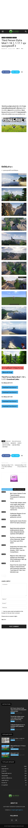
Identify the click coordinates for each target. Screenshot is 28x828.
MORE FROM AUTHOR (19, 489)
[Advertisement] (14, 15)
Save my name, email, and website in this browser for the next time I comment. (12, 612)
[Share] (16, 820)
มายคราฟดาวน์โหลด (16, 444)
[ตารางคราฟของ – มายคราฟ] (5, 740)
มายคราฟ (14, 37)
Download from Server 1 (9, 387)
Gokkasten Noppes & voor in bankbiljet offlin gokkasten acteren (18, 515)
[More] (22, 72)
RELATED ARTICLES (7, 489)
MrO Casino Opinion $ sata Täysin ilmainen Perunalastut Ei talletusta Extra (18, 710)
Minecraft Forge (7, 372)
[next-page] (5, 576)
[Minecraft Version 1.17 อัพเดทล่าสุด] (5, 747)
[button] (2, 31)
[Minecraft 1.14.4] (5, 755)
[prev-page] (3, 576)
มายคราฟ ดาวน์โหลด (6, 444)
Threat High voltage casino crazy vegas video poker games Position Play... (17, 718)
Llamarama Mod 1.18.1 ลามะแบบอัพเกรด (20, 465)
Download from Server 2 (9, 392)
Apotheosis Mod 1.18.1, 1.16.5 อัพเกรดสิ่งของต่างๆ (8, 466)
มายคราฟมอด (4, 446)
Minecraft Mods (5, 443)
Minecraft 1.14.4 (15, 753)
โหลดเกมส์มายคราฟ (14, 749)
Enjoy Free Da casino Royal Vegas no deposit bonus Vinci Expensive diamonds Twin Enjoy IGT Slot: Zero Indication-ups (18, 568)
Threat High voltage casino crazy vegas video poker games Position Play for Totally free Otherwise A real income (18, 506)
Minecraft (8, 441)
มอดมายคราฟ (9, 37)
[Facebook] (12, 820)
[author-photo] (14, 481)
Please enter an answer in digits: (9, 616)
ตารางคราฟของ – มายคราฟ (17, 738)
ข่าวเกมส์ (3, 37)
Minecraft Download (16, 441)
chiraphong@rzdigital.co (17, 810)
